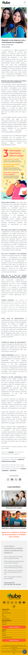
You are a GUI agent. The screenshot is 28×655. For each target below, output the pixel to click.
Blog (3, 614)
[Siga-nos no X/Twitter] (16, 602)
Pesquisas (4, 635)
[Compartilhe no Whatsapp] (8, 479)
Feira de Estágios (6, 618)
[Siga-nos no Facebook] (4, 602)
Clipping (4, 633)
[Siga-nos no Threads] (12, 602)
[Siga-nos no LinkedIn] (20, 602)
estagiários (5, 470)
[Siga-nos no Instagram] (8, 602)
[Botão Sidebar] (24, 2)
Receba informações (14, 640)
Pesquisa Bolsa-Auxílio (7, 637)
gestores (23, 468)
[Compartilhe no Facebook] (12, 479)
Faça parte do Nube (6, 613)
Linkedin (11, 452)
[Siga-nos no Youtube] (24, 602)
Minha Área (4, 622)
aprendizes (13, 470)
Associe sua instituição (14, 627)
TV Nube (4, 616)
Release (3, 631)
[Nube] (6, 2)
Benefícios (4, 624)
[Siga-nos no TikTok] (14, 606)
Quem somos (5, 611)
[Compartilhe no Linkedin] (20, 479)
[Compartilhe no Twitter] (16, 479)
